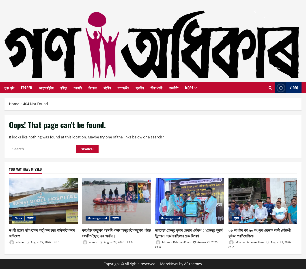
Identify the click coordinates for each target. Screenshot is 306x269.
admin (19, 242)
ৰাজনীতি (173, 87)
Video (294, 87)
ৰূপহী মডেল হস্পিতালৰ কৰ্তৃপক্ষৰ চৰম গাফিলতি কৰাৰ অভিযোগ (42, 232)
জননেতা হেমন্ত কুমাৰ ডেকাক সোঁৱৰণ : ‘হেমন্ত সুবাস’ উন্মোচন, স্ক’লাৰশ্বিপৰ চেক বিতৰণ (189, 232)
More (189, 87)
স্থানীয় (140, 87)
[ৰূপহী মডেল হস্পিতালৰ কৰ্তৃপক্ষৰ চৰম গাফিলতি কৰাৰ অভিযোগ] (43, 201)
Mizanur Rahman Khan (176, 242)
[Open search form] (270, 88)
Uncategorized (97, 218)
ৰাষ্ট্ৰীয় (107, 87)
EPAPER (26, 87)
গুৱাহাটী (78, 87)
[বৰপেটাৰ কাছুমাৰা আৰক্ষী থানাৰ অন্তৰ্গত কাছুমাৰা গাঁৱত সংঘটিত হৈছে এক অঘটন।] (116, 201)
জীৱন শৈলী (156, 87)
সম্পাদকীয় (123, 87)
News (18, 218)
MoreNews (169, 263)
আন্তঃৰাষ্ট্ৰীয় (46, 87)
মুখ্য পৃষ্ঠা (9, 87)
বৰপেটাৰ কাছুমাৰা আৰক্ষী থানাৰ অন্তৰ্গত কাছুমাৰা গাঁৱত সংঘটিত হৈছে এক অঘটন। (116, 232)
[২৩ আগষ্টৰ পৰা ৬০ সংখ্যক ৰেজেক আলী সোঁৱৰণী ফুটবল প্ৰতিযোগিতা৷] (262, 201)
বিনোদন (92, 87)
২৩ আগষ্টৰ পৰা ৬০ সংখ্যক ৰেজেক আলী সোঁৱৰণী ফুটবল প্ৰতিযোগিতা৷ (259, 232)
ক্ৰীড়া (63, 87)
